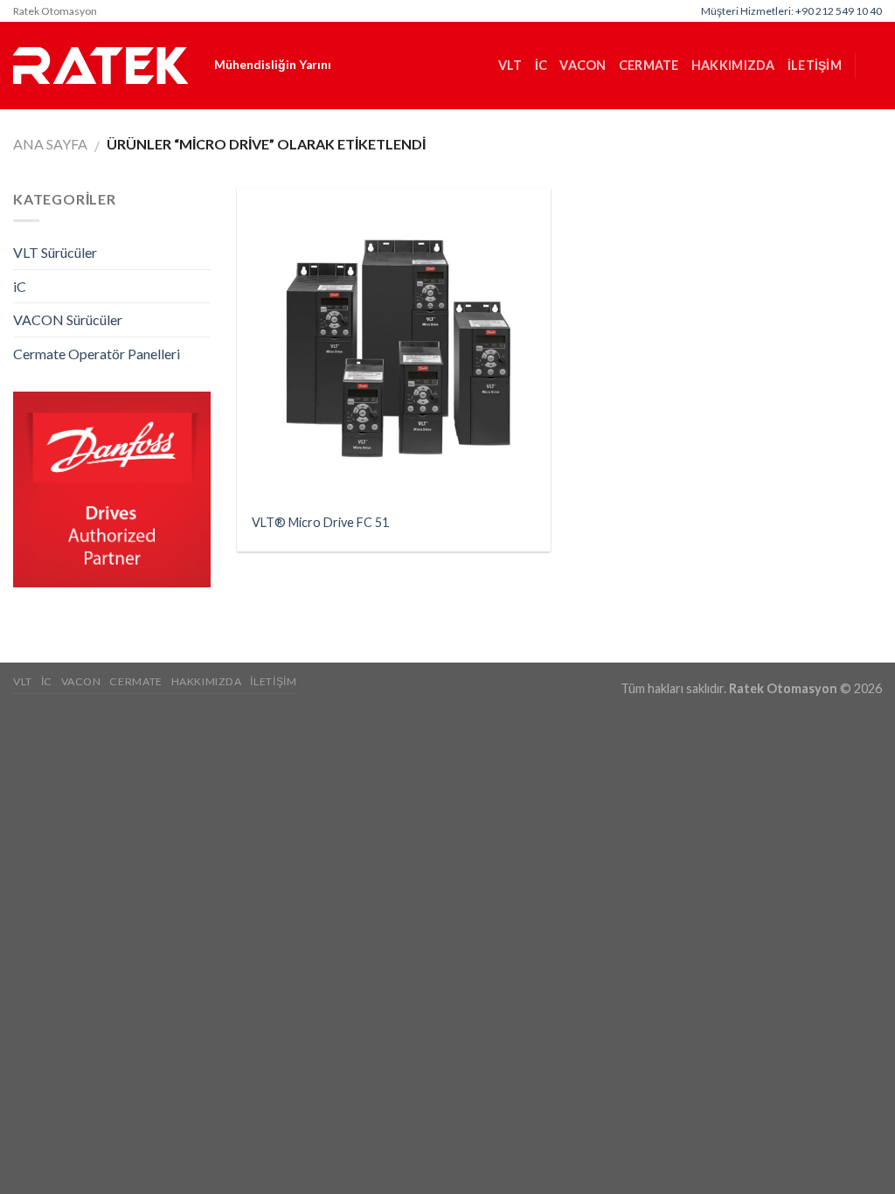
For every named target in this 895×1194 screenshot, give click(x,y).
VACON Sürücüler (67, 319)
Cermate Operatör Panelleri (96, 353)
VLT (510, 65)
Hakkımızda (733, 65)
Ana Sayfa (50, 143)
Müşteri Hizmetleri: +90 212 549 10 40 (791, 10)
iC (541, 65)
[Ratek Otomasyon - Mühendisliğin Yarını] (100, 65)
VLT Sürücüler (55, 252)
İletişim (814, 65)
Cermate (649, 65)
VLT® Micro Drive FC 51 (320, 522)
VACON (582, 65)
